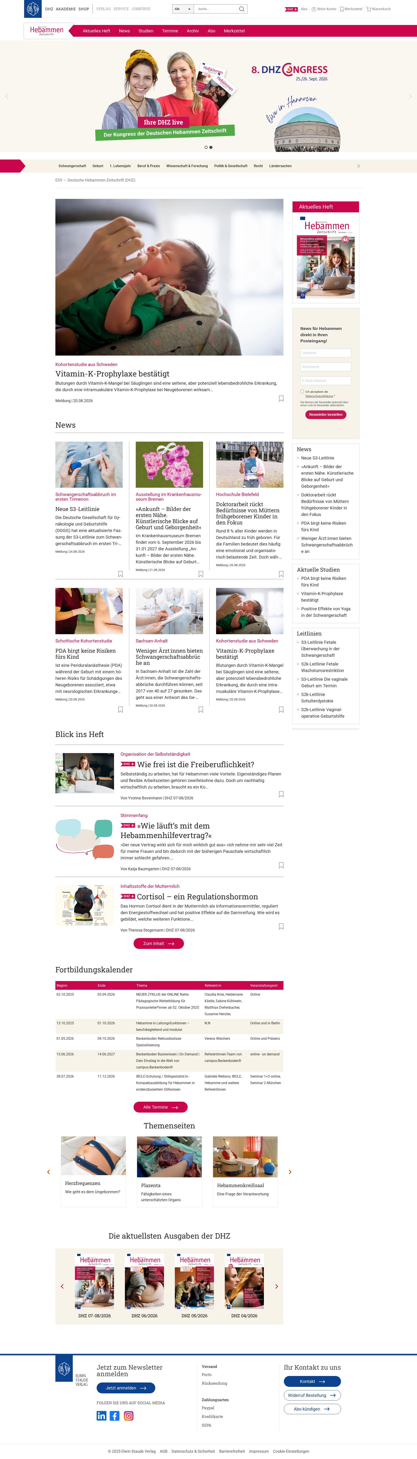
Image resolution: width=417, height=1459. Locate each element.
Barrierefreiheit (232, 1451)
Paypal (208, 1407)
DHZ (49, 9)
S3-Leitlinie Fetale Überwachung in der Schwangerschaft (320, 649)
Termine (170, 30)
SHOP (83, 9)
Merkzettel (234, 30)
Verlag (103, 9)
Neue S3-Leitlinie (77, 508)
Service (121, 9)
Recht (258, 166)
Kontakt (308, 1381)
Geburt (98, 166)
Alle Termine (156, 1107)
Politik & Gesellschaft (230, 166)
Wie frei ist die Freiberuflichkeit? (195, 764)
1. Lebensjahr (120, 166)
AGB (163, 1451)
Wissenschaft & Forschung (187, 166)
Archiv (193, 30)
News (124, 30)
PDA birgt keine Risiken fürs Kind (85, 653)
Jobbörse (141, 9)
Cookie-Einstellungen (291, 1451)
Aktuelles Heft (96, 30)
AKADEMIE (66, 9)
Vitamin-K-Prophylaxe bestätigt (112, 373)
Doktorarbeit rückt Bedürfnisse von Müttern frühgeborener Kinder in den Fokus (248, 513)
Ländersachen (280, 166)
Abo (211, 30)
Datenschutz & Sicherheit (193, 1451)
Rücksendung (214, 1383)
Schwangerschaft (72, 166)
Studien (146, 30)
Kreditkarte (212, 1416)
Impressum (259, 1451)
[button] (208, 96)
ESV (58, 180)
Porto (207, 1374)
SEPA (206, 1425)
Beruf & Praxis (148, 166)
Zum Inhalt (154, 943)
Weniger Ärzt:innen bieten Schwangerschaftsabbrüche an (169, 656)
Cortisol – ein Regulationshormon (197, 896)
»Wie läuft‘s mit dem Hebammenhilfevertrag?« (166, 830)
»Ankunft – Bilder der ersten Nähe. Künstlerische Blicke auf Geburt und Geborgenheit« (168, 518)
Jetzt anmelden (121, 1388)
